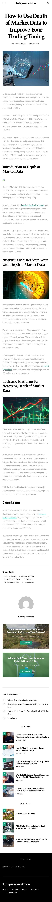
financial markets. (27, 576)
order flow (29, 579)
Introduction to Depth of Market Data (22, 700)
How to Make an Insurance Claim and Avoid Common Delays (31, 749)
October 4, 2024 (34, 636)
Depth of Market (10, 576)
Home (5, 889)
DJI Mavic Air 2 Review (25, 814)
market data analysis (13, 579)
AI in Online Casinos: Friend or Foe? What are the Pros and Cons (30, 827)
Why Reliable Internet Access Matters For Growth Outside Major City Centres (32, 776)
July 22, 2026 (20, 767)
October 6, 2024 (34, 43)
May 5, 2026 (19, 793)
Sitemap (34, 889)
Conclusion (12, 718)
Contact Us (12, 892)
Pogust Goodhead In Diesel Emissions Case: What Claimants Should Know (30, 789)
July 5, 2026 (19, 780)
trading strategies (12, 582)
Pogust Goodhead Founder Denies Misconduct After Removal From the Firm (32, 736)
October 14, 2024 (34, 665)
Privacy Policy (19, 889)
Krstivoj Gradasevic (19, 43)
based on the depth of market (32, 205)
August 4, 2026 (21, 740)
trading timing (28, 582)
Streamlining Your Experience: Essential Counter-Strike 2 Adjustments (31, 840)
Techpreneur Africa (26, 3)
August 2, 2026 (21, 753)
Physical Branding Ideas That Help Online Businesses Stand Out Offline (32, 762)
